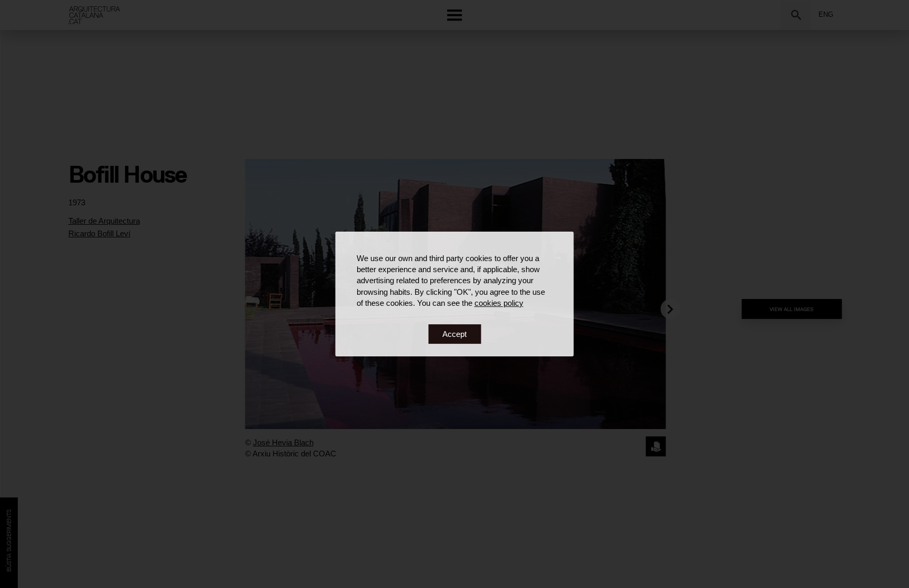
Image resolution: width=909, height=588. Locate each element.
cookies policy (498, 302)
